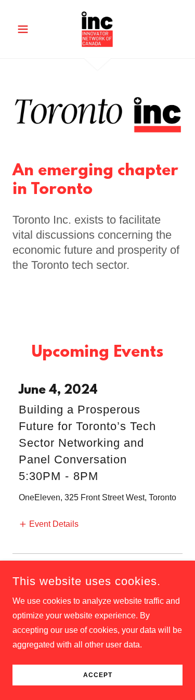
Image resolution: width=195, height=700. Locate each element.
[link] (97, 29)
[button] (25, 29)
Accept (97, 675)
